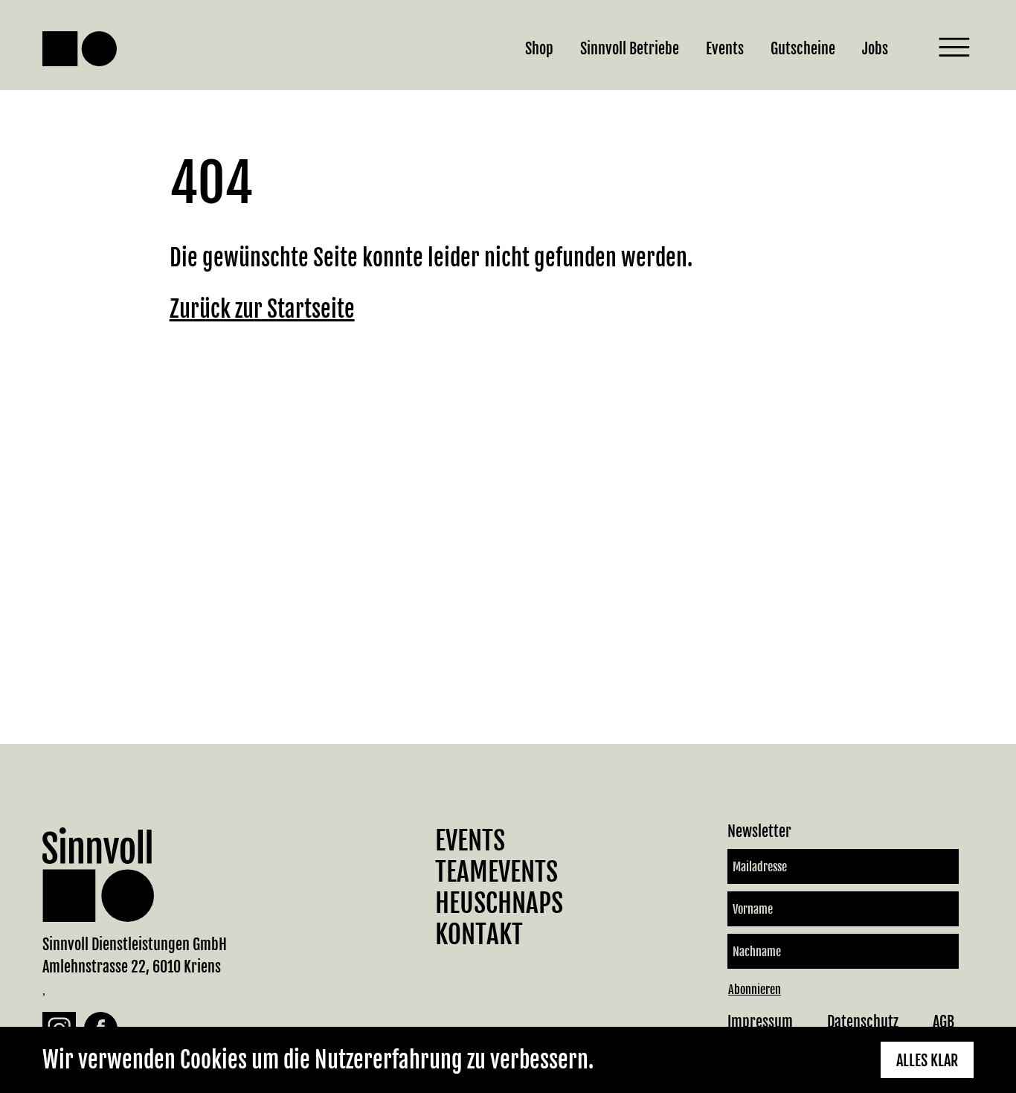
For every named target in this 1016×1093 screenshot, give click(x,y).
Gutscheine (803, 48)
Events (725, 48)
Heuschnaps (499, 903)
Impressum (760, 1022)
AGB (943, 1022)
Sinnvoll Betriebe (629, 48)
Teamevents (496, 872)
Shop (539, 48)
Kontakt (479, 934)
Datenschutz (862, 1022)
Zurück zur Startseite (262, 309)
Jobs (875, 48)
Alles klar (927, 1060)
